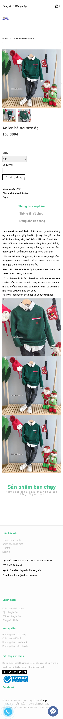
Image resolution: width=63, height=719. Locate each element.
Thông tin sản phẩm (31, 206)
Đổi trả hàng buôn (11, 616)
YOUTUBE (44, 707)
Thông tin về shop (31, 213)
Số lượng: (7, 164)
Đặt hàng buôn (10, 612)
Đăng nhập (21, 6)
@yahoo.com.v (27, 575)
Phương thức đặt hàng (14, 634)
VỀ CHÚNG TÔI (30, 707)
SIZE (5, 152)
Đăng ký (6, 6)
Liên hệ (6, 551)
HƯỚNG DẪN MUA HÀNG (38, 704)
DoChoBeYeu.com (45, 286)
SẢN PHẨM (20, 704)
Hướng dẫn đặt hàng (31, 221)
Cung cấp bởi (33, 700)
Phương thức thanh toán (15, 642)
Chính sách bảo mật (12, 544)
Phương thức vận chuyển (15, 646)
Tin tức (6, 548)
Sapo (45, 700)
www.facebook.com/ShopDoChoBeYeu (27, 294)
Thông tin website (11, 540)
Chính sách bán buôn (13, 608)
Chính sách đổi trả (11, 638)
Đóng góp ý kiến (10, 620)
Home (5, 38)
